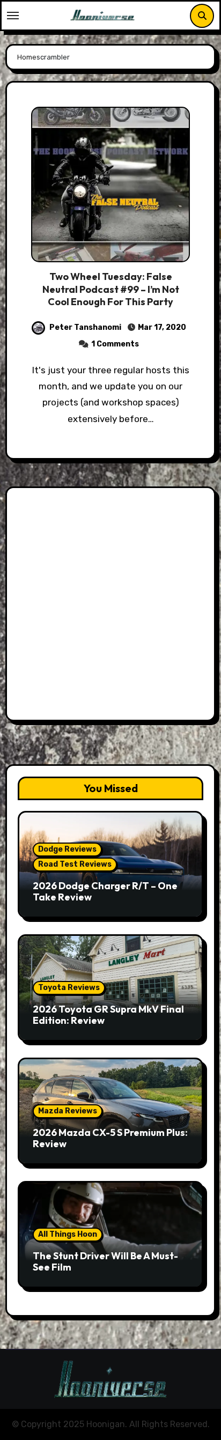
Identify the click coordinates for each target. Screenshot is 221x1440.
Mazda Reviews (67, 1111)
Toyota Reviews (69, 987)
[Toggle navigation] (13, 15)
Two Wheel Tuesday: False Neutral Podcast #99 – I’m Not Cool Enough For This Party (110, 289)
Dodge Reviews (67, 849)
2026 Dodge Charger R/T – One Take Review (105, 892)
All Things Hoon (67, 1234)
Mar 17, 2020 (161, 327)
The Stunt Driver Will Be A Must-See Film (105, 1262)
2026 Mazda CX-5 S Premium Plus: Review (110, 1138)
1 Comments (115, 344)
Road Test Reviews (75, 864)
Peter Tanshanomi (85, 327)
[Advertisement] (110, 606)
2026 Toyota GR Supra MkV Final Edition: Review (108, 1015)
